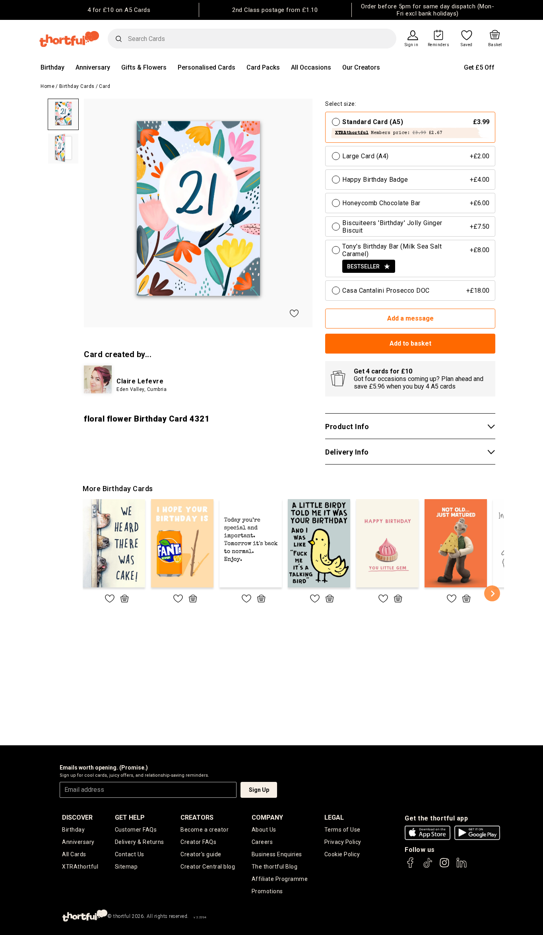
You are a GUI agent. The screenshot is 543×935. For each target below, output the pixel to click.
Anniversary (93, 67)
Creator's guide (200, 854)
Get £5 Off (479, 67)
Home (47, 86)
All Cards (74, 854)
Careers (262, 842)
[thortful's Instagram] (444, 866)
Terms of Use (342, 829)
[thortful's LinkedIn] (461, 866)
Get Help (130, 817)
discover (77, 817)
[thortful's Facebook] (411, 866)
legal (334, 817)
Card (104, 86)
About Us (264, 829)
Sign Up (259, 790)
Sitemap (126, 866)
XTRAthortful (80, 866)
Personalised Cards (206, 67)
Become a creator (204, 829)
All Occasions (311, 67)
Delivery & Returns (139, 842)
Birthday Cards (77, 86)
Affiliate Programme (280, 879)
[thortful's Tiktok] (428, 866)
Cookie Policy (342, 854)
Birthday (52, 67)
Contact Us (129, 854)
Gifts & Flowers (144, 67)
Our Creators (361, 67)
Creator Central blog (207, 866)
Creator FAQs (198, 842)
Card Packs (263, 67)
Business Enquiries (277, 854)
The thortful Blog (275, 866)
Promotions (267, 891)
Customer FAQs (136, 829)
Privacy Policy (342, 842)
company (267, 817)
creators (196, 817)
